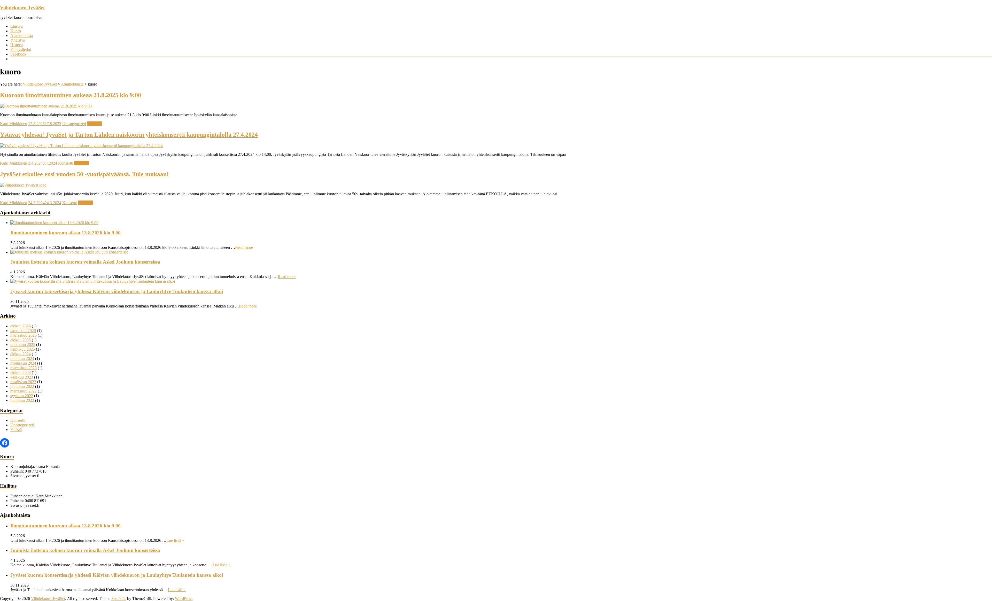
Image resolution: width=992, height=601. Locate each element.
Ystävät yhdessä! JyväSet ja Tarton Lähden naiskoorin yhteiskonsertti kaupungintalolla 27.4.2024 (129, 134)
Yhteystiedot (20, 49)
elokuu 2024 (20, 354)
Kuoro (15, 31)
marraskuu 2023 (23, 368)
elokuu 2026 (20, 326)
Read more (244, 247)
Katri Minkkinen (13, 123)
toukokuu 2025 (22, 344)
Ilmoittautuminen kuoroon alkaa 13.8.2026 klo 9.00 (65, 232)
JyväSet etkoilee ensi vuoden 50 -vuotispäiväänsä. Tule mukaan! (84, 174)
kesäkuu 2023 (21, 377)
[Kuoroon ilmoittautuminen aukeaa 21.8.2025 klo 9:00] (46, 106)
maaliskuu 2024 (23, 363)
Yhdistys (17, 40)
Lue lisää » (175, 540)
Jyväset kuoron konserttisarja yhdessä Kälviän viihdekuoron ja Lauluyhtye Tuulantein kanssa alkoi (116, 291)
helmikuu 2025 (22, 349)
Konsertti (65, 163)
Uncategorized (74, 123)
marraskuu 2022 (23, 391)
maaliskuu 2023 (23, 382)
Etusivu (16, 26)
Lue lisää (94, 123)
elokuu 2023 (20, 372)
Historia (16, 45)
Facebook (18, 54)
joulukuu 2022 (22, 386)
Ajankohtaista (21, 35)
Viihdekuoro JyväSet (22, 7)
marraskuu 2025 (23, 335)
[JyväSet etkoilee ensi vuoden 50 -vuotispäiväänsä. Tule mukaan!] (23, 185)
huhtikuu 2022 (22, 400)
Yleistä (16, 429)
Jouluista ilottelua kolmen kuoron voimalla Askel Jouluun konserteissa (85, 262)
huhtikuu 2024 (22, 358)
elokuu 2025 (20, 340)
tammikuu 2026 (23, 330)
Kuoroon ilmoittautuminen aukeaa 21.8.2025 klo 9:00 (70, 95)
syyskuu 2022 (21, 396)
